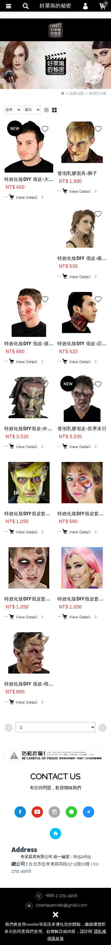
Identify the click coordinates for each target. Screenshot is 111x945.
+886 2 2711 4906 (61, 895)
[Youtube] (37, 812)
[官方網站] (88, 812)
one (46, 110)
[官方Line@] (71, 812)
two (54, 110)
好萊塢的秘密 (55, 29)
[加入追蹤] (45, 130)
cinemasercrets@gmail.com (61, 905)
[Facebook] (20, 812)
